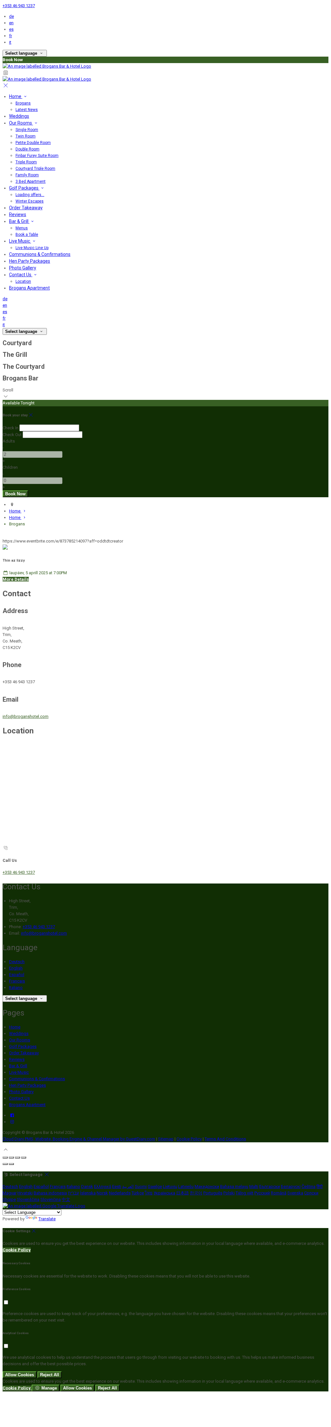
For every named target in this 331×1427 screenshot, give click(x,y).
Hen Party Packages (29, 261)
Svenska (295, 1193)
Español (16, 974)
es (11, 29)
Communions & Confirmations (39, 254)
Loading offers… (30, 194)
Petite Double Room (33, 142)
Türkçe (138, 1193)
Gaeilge (155, 1186)
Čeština (308, 1186)
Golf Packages (24, 188)
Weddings (19, 116)
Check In (10, 427)
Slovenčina (50, 1199)
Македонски (207, 1186)
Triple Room (26, 162)
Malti (253, 1186)
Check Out (12, 434)
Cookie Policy (189, 1138)
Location (23, 281)
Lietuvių (170, 1186)
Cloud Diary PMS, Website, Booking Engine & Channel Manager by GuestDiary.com (79, 1138)
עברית (73, 1193)
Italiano (16, 987)
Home (15, 96)
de (11, 16)
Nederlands (120, 1193)
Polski (229, 1193)
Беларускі (291, 1186)
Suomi (141, 1186)
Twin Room (26, 136)
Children (10, 467)
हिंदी (319, 1186)
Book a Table (27, 234)
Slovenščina (28, 1199)
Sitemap (166, 1138)
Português (212, 1193)
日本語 (182, 1193)
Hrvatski (25, 1193)
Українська (164, 1193)
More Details (16, 579)
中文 (66, 1199)
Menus (22, 228)
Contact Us (20, 274)
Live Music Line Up (32, 248)
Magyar (9, 1193)
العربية (128, 1186)
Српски (311, 1193)
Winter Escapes (30, 201)
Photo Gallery (22, 267)
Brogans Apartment (29, 288)
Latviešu (186, 1186)
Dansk (87, 1186)
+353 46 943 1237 (19, 5)
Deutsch (17, 961)
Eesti (116, 1186)
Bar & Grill (19, 221)
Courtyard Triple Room (35, 168)
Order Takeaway (26, 207)
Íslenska (88, 1193)
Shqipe (9, 1199)
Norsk (102, 1193)
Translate (47, 1218)
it (10, 42)
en (11, 22)
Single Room (27, 129)
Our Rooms (21, 123)
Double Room (27, 149)
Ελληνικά (102, 1186)
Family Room (27, 175)
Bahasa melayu (234, 1186)
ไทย (149, 1193)
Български (269, 1186)
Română (278, 1193)
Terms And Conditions (225, 1138)
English (16, 968)
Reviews (17, 214)
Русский (262, 1193)
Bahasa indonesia (50, 1193)
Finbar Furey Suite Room (37, 155)
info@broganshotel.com (25, 716)
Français (17, 981)
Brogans (23, 103)
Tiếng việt (244, 1193)
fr (10, 35)
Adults (9, 441)
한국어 (196, 1193)
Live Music (20, 241)
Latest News (27, 109)
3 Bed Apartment (31, 181)
